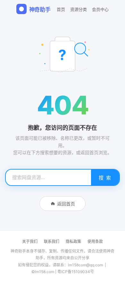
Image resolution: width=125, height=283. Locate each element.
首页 (61, 9)
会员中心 (100, 9)
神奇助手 (40, 9)
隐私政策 (73, 241)
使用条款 (95, 241)
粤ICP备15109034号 (75, 271)
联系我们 (51, 241)
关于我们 (30, 241)
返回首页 (66, 203)
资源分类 (78, 9)
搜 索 (105, 177)
